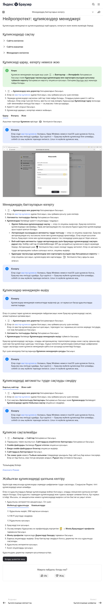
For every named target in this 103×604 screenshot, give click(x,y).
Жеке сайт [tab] (26, 387)
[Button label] (99, 4)
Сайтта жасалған (15, 46)
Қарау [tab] (5, 115)
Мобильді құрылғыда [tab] (18, 505)
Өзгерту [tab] (15, 115)
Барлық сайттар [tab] (11, 387)
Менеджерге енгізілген (18, 52)
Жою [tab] (23, 115)
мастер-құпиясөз (22, 94)
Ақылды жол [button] (82, 80)
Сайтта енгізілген (15, 40)
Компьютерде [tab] (38, 505)
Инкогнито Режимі (11, 469)
